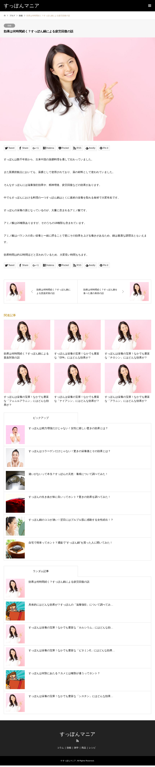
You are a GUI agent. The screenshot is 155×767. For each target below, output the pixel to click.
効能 (9, 26)
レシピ (92, 747)
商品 (83, 747)
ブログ (12, 16)
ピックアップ (41, 417)
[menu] (149, 5)
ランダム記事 (41, 571)
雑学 (76, 747)
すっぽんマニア (77, 734)
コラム (60, 747)
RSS (77, 740)
